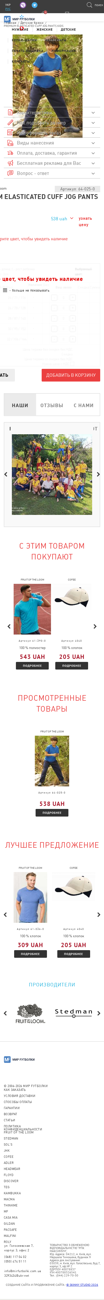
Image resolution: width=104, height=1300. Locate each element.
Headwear (12, 1169)
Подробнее (32, 665)
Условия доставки (19, 1096)
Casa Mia (10, 1217)
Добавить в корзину (71, 375)
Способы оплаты (18, 1102)
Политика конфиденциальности (23, 1128)
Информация (63, 51)
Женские (45, 29)
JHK (7, 1150)
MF (6, 1211)
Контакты (21, 61)
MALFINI (10, 1236)
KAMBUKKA (12, 1193)
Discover (11, 1181)
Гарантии (12, 1108)
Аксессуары (55, 40)
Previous (5, 474)
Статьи (9, 1120)
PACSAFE (10, 1230)
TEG (7, 1187)
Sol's (8, 1144)
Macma (9, 1199)
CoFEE (8, 1157)
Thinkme (11, 1205)
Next (98, 474)
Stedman (11, 1138)
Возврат (10, 1114)
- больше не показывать (29, 290)
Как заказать (15, 1090)
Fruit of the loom (19, 1132)
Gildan (9, 1223)
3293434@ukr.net (16, 1275)
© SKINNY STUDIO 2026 (82, 1285)
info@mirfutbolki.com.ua (22, 1271)
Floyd (8, 1175)
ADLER (9, 1163)
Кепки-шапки (24, 40)
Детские (68, 29)
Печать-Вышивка (27, 51)
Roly (7, 1242)
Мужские (20, 29)
